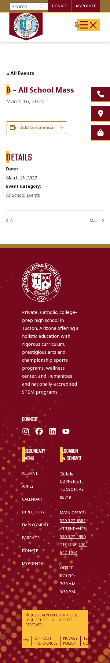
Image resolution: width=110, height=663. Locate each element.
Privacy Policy (70, 641)
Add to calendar (37, 127)
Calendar (32, 499)
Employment (35, 525)
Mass (95, 220)
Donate (60, 6)
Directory (33, 512)
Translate (78, 24)
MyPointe (86, 6)
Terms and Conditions (95, 641)
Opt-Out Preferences (46, 641)
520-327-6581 (73, 520)
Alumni (29, 473)
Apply (28, 486)
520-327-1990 (73, 536)
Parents (31, 537)
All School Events (23, 195)
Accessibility (16, 640)
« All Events (20, 73)
